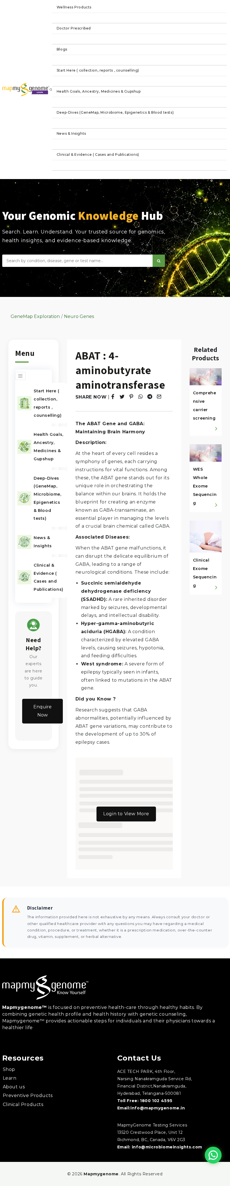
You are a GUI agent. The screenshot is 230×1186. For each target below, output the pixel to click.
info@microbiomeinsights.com (167, 1147)
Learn (10, 1078)
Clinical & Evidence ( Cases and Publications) (98, 154)
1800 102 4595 (156, 1100)
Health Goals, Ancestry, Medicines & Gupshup (99, 91)
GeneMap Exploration (35, 316)
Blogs (62, 49)
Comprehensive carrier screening (204, 405)
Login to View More (126, 813)
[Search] (159, 261)
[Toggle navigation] (20, 376)
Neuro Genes (79, 316)
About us (14, 1086)
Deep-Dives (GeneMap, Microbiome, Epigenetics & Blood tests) (115, 112)
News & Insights (71, 133)
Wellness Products (74, 7)
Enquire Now (42, 711)
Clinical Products (23, 1104)
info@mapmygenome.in (157, 1108)
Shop (9, 1069)
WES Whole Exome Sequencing (205, 486)
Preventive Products (28, 1095)
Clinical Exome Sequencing (205, 573)
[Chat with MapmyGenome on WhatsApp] (213, 1155)
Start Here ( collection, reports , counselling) (98, 70)
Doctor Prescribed (74, 28)
